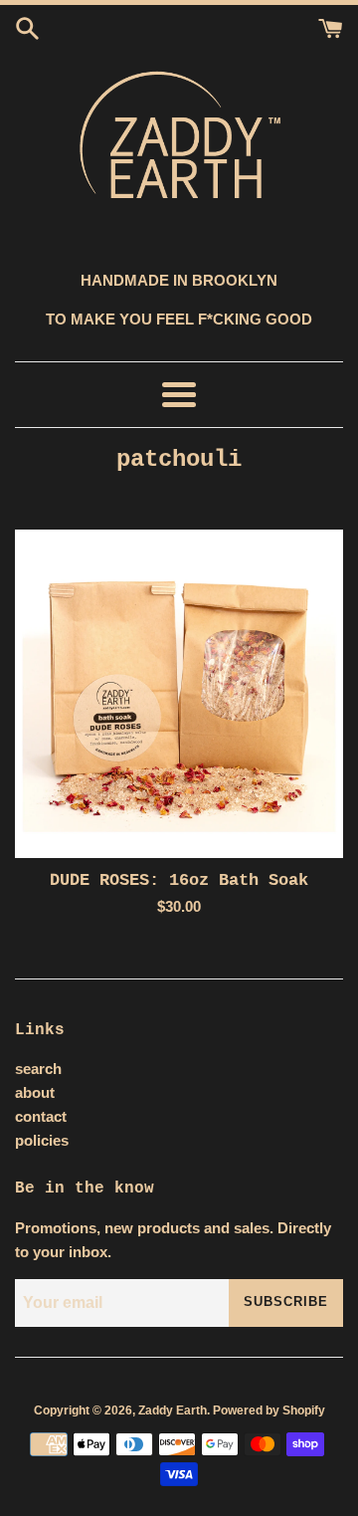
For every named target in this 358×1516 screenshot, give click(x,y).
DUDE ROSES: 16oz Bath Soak (179, 880)
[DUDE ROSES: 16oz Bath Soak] (179, 694)
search (38, 1068)
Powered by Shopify (269, 1410)
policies (42, 1140)
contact (41, 1116)
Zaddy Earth (172, 1410)
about (35, 1092)
